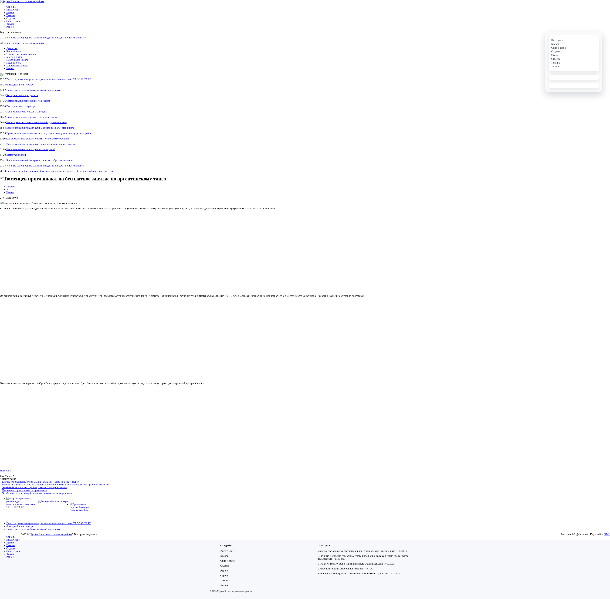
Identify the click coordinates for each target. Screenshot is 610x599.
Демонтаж (11, 48)
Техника (10, 15)
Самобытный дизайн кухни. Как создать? (28, 100)
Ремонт (10, 68)
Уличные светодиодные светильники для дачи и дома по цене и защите (45, 37)
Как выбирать (13, 51)
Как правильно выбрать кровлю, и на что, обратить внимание (40, 160)
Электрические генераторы (21, 106)
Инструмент (13, 9)
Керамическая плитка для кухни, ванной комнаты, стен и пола (40, 127)
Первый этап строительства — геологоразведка (32, 117)
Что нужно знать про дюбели (22, 95)
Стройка (11, 6)
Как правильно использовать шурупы (26, 111)
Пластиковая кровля (17, 59)
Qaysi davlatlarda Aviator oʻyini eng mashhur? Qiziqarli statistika (34, 487)
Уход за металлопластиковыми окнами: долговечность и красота (41, 144)
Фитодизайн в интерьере (19, 84)
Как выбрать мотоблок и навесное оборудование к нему (36, 122)
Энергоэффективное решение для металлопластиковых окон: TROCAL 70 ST (48, 79)
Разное (10, 26)
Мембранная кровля (17, 65)
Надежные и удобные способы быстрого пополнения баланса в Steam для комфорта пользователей (60, 171)
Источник (5, 470)
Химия (10, 24)
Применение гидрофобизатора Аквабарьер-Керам (33, 90)
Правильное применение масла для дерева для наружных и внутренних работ (48, 133)
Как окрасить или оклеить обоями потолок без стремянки (37, 138)
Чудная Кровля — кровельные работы (51, 534)
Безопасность (13, 62)
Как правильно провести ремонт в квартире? (30, 149)
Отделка (10, 18)
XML (607, 534)
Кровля (10, 12)
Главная (10, 186)
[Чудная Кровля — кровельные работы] (22, 1)
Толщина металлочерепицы (21, 54)
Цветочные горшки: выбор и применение (24, 490)
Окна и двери (13, 21)
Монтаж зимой (14, 57)
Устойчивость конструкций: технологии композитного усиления (37, 493)
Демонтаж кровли (16, 154)
